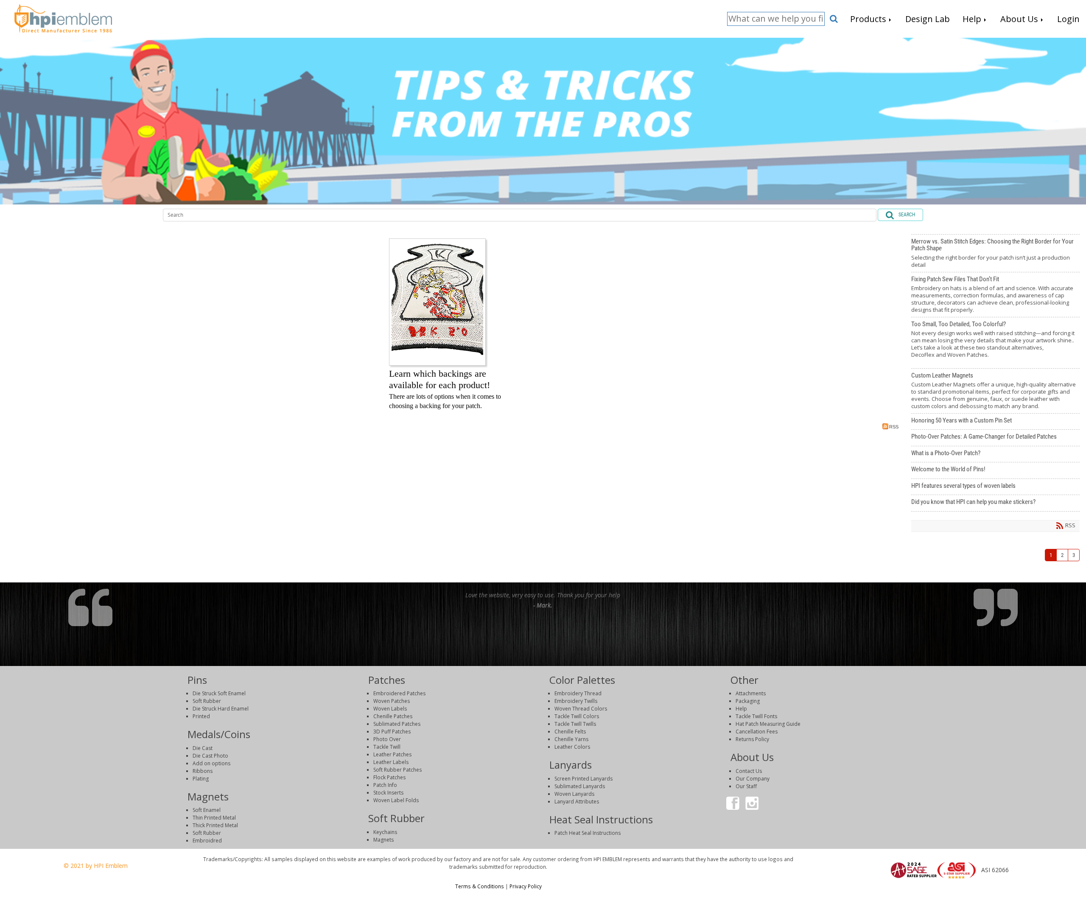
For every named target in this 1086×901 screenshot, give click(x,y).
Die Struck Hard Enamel (221, 708)
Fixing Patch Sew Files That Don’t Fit (995, 294)
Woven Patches (391, 701)
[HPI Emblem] (63, 18)
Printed (201, 716)
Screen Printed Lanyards (583, 778)
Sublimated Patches (396, 724)
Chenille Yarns (571, 739)
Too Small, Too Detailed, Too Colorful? (995, 342)
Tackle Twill (386, 746)
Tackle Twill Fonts (756, 716)
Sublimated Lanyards (579, 786)
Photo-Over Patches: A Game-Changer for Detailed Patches (995, 438)
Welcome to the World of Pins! (995, 470)
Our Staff (746, 786)
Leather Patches (392, 754)
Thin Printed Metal (214, 817)
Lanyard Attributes (576, 801)
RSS (893, 426)
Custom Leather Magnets (995, 391)
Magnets (383, 839)
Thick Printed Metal (215, 825)
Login (945, 890)
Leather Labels (391, 762)
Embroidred (207, 840)
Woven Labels (390, 708)
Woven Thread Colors (580, 708)
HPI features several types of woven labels (995, 487)
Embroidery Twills (575, 701)
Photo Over (387, 739)
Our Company (753, 778)
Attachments (751, 693)
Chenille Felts (570, 731)
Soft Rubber (207, 701)
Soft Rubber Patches (397, 769)
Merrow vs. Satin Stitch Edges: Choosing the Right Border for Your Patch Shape (995, 253)
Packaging (748, 701)
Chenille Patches (392, 716)
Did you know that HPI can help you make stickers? (995, 503)
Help (741, 708)
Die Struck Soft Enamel (219, 693)
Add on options (211, 763)
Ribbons (203, 771)
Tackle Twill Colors (576, 716)
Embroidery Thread (578, 693)
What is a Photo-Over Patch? (995, 454)
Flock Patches (389, 777)
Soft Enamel (207, 810)
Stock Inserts (388, 792)
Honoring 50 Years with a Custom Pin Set (995, 422)
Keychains (385, 832)
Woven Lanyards (574, 793)
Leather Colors (572, 746)
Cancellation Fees (757, 731)
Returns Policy (752, 739)
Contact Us (749, 771)
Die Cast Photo (210, 755)
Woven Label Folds (396, 800)
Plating (201, 778)
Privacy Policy (525, 886)
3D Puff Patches (392, 731)
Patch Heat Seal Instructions (587, 833)
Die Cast (203, 748)
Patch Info (385, 785)
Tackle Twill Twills (575, 724)
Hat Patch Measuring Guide (768, 724)
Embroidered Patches (399, 693)
